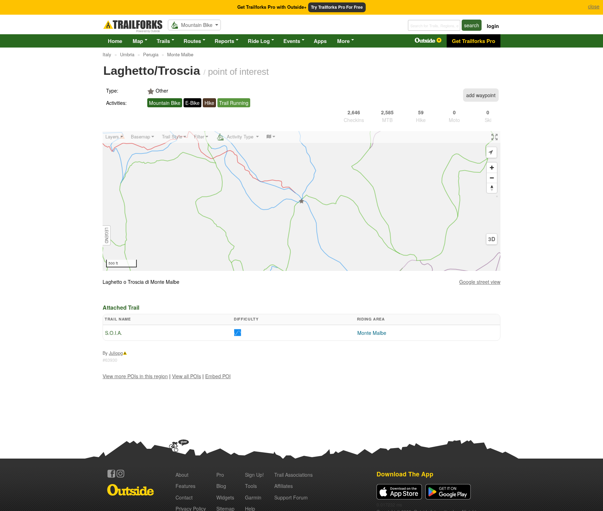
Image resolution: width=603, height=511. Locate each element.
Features (185, 485)
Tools (251, 485)
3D (491, 239)
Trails (163, 41)
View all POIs (186, 376)
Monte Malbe (371, 332)
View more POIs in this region (135, 376)
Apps (320, 41)
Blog (221, 485)
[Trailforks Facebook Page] (111, 473)
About (182, 474)
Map (138, 41)
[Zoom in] (492, 168)
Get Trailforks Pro (473, 41)
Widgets (225, 497)
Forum (291, 497)
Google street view (479, 281)
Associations (293, 474)
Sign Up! (254, 474)
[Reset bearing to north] (492, 188)
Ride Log (259, 41)
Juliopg (116, 353)
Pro (220, 474)
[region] (301, 201)
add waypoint (481, 95)
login (493, 25)
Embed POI (218, 376)
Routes (192, 41)
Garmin (253, 497)
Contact (184, 497)
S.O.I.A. (113, 332)
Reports (224, 41)
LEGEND (107, 235)
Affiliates (283, 485)
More (343, 41)
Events (291, 41)
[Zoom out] (492, 178)
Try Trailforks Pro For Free (337, 7)
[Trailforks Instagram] (120, 473)
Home (115, 41)
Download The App (405, 473)
